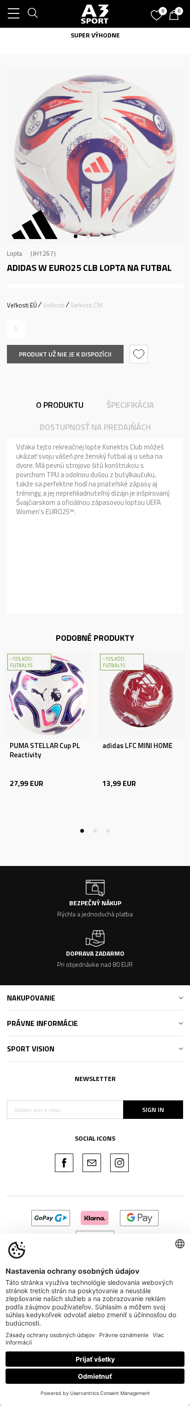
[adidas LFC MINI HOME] (141, 695)
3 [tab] (101, 236)
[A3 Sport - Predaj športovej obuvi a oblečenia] (95, 14)
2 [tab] (88, 236)
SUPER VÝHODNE (43, 35)
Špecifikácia (130, 405)
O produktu (59, 405)
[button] (140, 354)
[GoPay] (51, 1217)
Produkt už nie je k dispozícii (65, 354)
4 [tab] (114, 236)
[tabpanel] (95, 155)
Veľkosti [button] (54, 305)
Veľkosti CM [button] (86, 305)
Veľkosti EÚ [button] (22, 305)
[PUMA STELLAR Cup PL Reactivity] (48, 695)
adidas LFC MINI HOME (137, 745)
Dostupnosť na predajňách (95, 427)
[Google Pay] (139, 1217)
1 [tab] (75, 236)
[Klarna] (95, 1217)
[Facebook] (64, 1163)
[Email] (92, 1163)
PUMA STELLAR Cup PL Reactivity (45, 750)
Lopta (14, 253)
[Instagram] (119, 1163)
